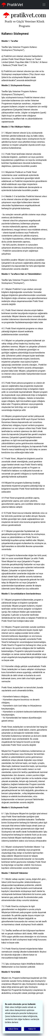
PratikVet (14, 4)
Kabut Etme (13, 1029)
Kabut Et (32, 1029)
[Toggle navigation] (43, 4)
